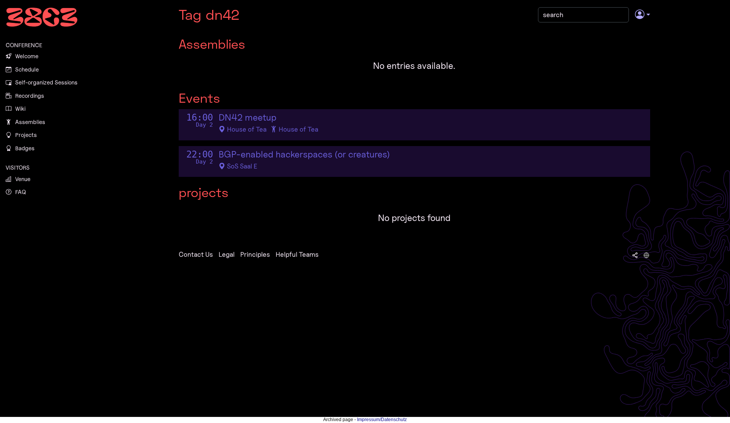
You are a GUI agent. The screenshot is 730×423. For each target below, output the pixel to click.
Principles (255, 254)
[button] (642, 15)
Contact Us (196, 254)
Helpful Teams (297, 254)
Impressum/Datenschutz (382, 419)
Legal (227, 254)
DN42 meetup (247, 117)
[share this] (635, 254)
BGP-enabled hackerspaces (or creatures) (304, 154)
